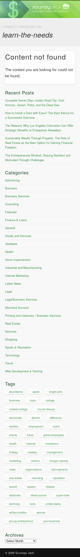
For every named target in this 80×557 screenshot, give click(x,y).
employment (35, 426)
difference (56, 418)
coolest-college (18, 409)
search (13, 486)
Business (11, 188)
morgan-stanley (58, 461)
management (55, 452)
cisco (33, 400)
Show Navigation (64, 39)
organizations (33, 469)
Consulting (12, 204)
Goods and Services (18, 236)
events (13, 435)
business (14, 400)
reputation (59, 478)
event (56, 426)
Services (10, 331)
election (14, 426)
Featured (10, 212)
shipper (50, 486)
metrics (35, 461)
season (31, 486)
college (50, 400)
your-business (51, 521)
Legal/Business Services (21, 299)
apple (36, 391)
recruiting (37, 478)
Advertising (12, 180)
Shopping (11, 339)
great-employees (54, 435)
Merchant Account (17, 307)
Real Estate (12, 323)
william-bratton (18, 512)
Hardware (11, 244)
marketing (15, 461)
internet (31, 443)
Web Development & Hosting (23, 371)
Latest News (13, 283)
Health (9, 252)
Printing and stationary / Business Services (33, 315)
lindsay (13, 452)
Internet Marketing (16, 275)
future (30, 435)
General (10, 228)
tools (33, 504)
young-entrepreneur (21, 521)
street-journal (38, 495)
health (13, 443)
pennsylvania (60, 469)
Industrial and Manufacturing (23, 267)
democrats (15, 418)
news (12, 469)
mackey (32, 452)
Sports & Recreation (18, 347)
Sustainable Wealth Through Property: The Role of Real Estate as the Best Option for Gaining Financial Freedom (39, 142)
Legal (8, 291)
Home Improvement (17, 260)
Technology (12, 355)
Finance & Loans (16, 220)
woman (41, 512)
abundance (16, 391)
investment (51, 443)
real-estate (15, 478)
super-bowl (63, 495)
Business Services (17, 196)
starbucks (15, 495)
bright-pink (55, 391)
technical (14, 504)
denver (36, 418)
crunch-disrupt (46, 409)
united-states (53, 504)
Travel (9, 363)
